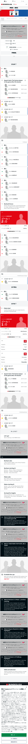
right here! (6, 579)
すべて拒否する (14, 738)
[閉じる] (26, 687)
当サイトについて (11, 721)
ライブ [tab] (2, 18)
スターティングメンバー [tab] (12, 18)
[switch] (6, 31)
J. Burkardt (7, 40)
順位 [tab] (26, 18)
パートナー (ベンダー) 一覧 (6, 731)
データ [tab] (21, 18)
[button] (26, 4)
